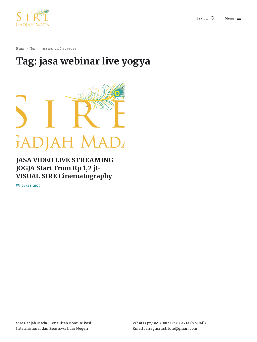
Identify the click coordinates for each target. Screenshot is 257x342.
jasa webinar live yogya (59, 48)
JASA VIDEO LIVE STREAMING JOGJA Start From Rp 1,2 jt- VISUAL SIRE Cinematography (64, 168)
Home (20, 48)
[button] (205, 18)
